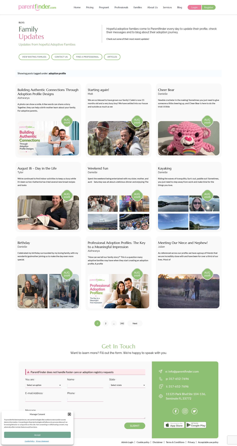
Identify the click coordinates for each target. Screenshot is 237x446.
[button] (69, 414)
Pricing (90, 7)
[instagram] (185, 411)
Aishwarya (23, 97)
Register (208, 7)
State (112, 379)
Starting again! (98, 90)
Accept (37, 435)
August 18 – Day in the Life (37, 168)
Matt (90, 93)
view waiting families (34, 57)
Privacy (191, 442)
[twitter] (194, 411)
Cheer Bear (166, 90)
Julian (161, 246)
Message (30, 410)
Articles (112, 57)
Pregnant (104, 7)
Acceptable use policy (208, 442)
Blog (179, 7)
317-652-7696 (179, 379)
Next (135, 323)
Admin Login (127, 442)
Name (71, 379)
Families (138, 7)
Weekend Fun (98, 168)
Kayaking (164, 168)
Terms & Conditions (175, 442)
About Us (152, 7)
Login (194, 7)
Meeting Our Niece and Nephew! (183, 243)
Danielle (163, 93)
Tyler (20, 172)
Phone (71, 393)
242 (122, 323)
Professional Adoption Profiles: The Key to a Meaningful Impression (116, 245)
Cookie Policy (30, 441)
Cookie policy (143, 442)
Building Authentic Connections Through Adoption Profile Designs (48, 92)
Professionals (121, 7)
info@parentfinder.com (183, 371)
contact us (61, 57)
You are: (30, 379)
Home (77, 7)
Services (167, 7)
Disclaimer (158, 442)
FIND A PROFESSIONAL (87, 57)
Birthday (24, 243)
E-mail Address (34, 393)
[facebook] (176, 411)
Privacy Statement (42, 441)
